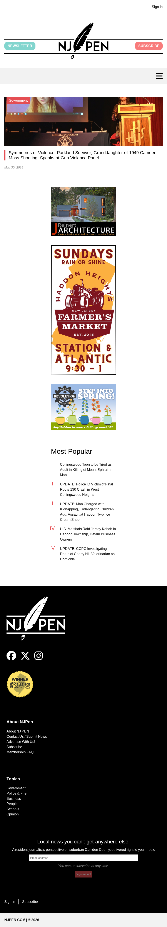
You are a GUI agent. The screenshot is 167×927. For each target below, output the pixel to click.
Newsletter (20, 46)
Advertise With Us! (21, 742)
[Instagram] (38, 659)
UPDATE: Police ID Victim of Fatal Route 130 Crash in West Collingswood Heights (86, 489)
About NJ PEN (18, 731)
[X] (25, 659)
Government (16, 788)
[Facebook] (11, 659)
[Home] (39, 624)
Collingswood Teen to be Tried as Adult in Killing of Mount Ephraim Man (86, 470)
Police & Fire (17, 793)
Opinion (13, 814)
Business (14, 798)
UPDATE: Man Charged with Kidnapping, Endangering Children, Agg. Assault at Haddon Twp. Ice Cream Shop (87, 511)
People (12, 804)
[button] (83, 41)
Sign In (157, 7)
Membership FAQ (20, 752)
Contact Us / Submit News (27, 736)
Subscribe (148, 46)
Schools (13, 809)
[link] (83, 211)
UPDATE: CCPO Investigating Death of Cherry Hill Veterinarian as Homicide (87, 554)
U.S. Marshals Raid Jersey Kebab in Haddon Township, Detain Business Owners (88, 534)
